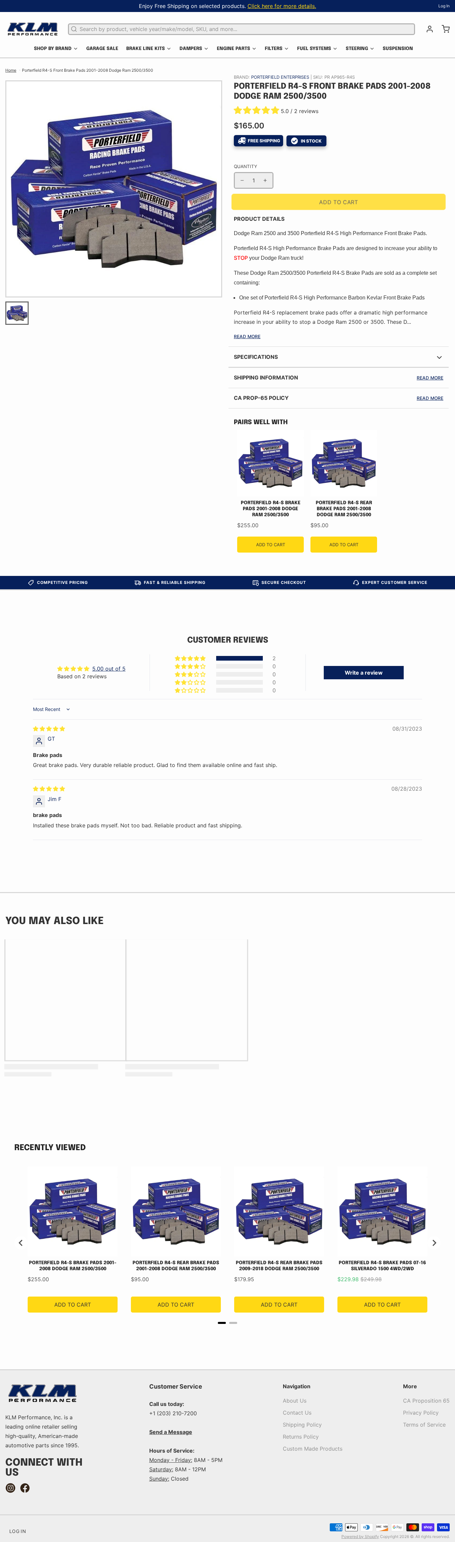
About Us (294, 1400)
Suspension (398, 48)
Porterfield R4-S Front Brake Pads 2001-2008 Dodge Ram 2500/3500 (87, 70)
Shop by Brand (53, 48)
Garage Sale (102, 48)
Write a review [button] (364, 672)
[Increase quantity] (265, 180)
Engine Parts (233, 48)
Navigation (296, 1386)
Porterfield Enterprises (280, 77)
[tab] (222, 1323)
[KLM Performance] (32, 29)
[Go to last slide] (21, 1243)
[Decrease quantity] (242, 180)
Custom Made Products (312, 1448)
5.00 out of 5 (109, 668)
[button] (257, 111)
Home (10, 70)
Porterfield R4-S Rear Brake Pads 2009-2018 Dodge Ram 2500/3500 (279, 1266)
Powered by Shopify (360, 1536)
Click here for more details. (281, 6)
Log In (444, 5)
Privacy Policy (421, 1412)
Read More (247, 336)
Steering (357, 48)
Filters (273, 48)
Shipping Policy (302, 1424)
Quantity (245, 166)
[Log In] (427, 29)
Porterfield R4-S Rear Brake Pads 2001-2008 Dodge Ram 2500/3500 (344, 509)
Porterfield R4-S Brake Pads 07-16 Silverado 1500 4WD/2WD (382, 1266)
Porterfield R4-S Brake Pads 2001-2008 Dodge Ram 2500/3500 (270, 509)
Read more (430, 377)
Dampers (191, 48)
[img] (49, 728)
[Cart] (443, 29)
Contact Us (297, 1412)
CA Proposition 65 (426, 1400)
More (410, 1386)
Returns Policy (301, 1436)
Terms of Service (424, 1424)
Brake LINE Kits (145, 48)
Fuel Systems (314, 48)
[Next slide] (434, 1243)
